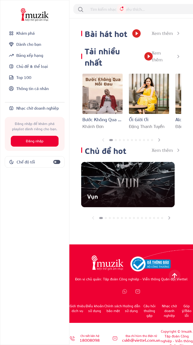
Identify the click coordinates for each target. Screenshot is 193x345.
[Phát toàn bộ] (135, 33)
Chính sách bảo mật (113, 308)
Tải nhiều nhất (102, 56)
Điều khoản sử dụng (95, 308)
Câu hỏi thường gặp (149, 311)
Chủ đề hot (105, 150)
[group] (128, 184)
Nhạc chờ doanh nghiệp (169, 311)
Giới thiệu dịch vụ (77, 308)
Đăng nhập (34, 141)
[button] (111, 140)
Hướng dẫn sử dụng (131, 308)
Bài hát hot (106, 33)
